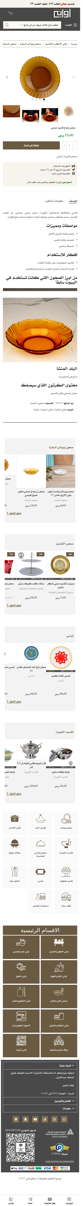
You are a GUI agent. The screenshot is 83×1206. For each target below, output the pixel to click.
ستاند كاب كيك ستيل (31, 583)
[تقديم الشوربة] (66, 843)
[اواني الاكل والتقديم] (59, 942)
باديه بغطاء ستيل (61, 772)
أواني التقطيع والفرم (21, 1000)
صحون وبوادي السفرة (30, 44)
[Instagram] (54, 1119)
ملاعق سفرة (15, 881)
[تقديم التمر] (40, 818)
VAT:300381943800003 (59, 1162)
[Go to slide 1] (44, 99)
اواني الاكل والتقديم (59, 951)
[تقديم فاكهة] (66, 872)
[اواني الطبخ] (21, 967)
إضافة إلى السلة (31, 145)
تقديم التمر (40, 827)
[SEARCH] (7, 25)
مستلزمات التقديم (40, 905)
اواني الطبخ (21, 976)
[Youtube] (35, 1119)
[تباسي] (40, 872)
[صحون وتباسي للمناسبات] (40, 843)
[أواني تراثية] (21, 1040)
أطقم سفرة (66, 905)
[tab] (73, 201)
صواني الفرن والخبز (59, 1000)
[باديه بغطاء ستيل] (60, 753)
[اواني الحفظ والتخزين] (59, 1016)
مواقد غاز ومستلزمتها (59, 1050)
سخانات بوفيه (15, 852)
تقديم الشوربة (61, 777)
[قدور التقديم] (14, 818)
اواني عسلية (47, 409)
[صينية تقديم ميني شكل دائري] (60, 565)
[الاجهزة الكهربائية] (21, 1016)
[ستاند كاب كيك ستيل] (31, 565)
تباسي (61, 680)
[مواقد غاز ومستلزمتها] (59, 1040)
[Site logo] (62, 13)
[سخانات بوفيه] (14, 843)
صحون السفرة (9, 44)
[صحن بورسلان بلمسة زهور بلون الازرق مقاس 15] (60, 471)
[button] (73, 77)
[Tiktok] (45, 1119)
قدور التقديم (14, 827)
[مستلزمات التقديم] (40, 896)
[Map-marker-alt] (16, 1119)
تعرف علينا (65, 1065)
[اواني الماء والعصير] (21, 942)
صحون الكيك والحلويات (60, 592)
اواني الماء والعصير (21, 951)
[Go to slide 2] (40, 99)
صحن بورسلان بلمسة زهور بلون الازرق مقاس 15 (61, 493)
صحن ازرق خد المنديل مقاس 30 (31, 669)
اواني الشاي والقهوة (59, 976)
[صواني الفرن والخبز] (59, 991)
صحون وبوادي (66, 827)
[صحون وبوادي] (66, 818)
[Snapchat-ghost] (25, 1119)
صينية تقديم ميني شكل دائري (60, 585)
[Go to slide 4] (32, 99)
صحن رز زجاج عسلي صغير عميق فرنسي (31, 493)
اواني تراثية (60, 409)
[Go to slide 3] (36, 99)
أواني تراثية (21, 1050)
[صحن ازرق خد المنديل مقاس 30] (31, 653)
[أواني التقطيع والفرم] (21, 991)
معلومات (67, 1108)
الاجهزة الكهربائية (21, 1025)
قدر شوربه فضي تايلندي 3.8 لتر (31, 765)
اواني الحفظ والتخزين (59, 1025)
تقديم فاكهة (66, 881)
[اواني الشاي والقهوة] (59, 967)
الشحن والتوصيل (62, 1101)
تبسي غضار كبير (60, 676)
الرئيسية (75, 44)
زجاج (36, 409)
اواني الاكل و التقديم (56, 44)
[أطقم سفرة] (66, 896)
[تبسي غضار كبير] (60, 657)
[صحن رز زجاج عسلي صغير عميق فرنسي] (31, 471)
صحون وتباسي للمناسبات (40, 854)
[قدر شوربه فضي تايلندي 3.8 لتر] (31, 749)
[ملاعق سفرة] (14, 872)
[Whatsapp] (64, 1119)
